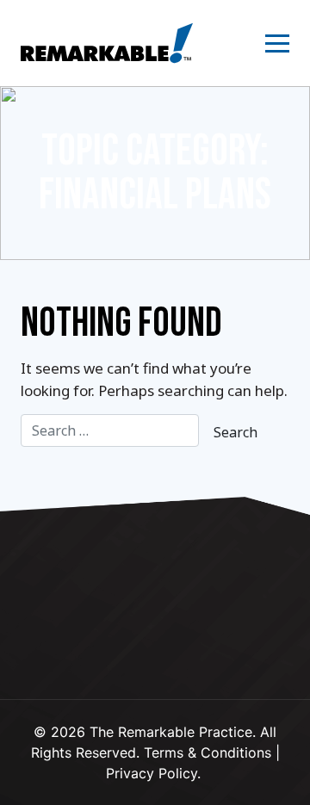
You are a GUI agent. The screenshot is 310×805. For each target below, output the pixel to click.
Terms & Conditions (207, 752)
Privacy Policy (151, 773)
